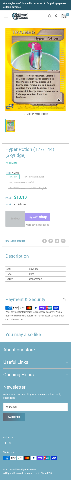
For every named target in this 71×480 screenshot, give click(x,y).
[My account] (56, 16)
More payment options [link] (37, 224)
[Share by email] (63, 241)
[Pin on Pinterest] (50, 241)
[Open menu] (6, 16)
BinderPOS (46, 473)
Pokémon (11, 163)
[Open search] (50, 16)
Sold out (15, 218)
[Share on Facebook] (44, 241)
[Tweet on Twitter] (57, 241)
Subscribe (14, 416)
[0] (64, 16)
